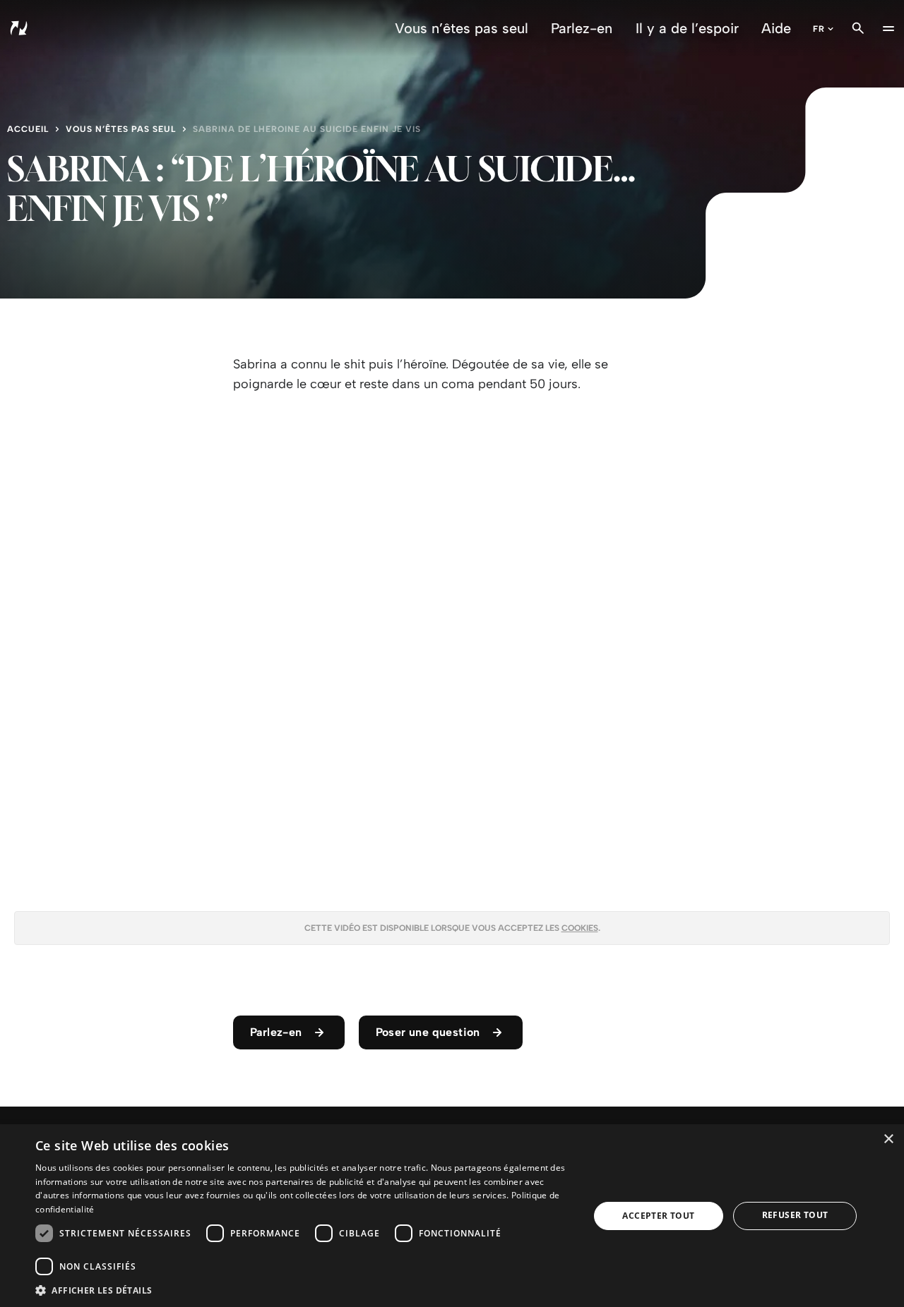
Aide (776, 28)
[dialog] (452, 1215)
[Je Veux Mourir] (77, 28)
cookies (579, 928)
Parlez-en (581, 28)
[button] (304, 1289)
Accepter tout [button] (658, 1216)
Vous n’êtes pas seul (461, 28)
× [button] (888, 1139)
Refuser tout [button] (795, 1215)
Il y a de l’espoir (687, 28)
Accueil (28, 129)
